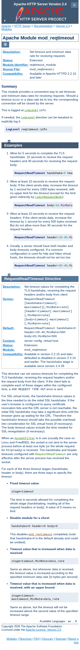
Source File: (11, 69)
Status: (8, 60)
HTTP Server (22, 26)
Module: (9, 349)
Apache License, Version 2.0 (43, 629)
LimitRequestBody (48, 197)
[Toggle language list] (5, 45)
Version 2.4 (63, 26)
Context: (9, 340)
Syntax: (8, 299)
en (69, 621)
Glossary (47, 638)
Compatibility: (13, 73)
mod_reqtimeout (40, 534)
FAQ (37, 638)
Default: (8, 328)
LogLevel (31, 110)
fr (76, 621)
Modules (6, 29)
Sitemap (60, 638)
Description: (12, 51)
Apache (6, 26)
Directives (25, 638)
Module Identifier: (16, 64)
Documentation (43, 26)
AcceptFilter (25, 438)
